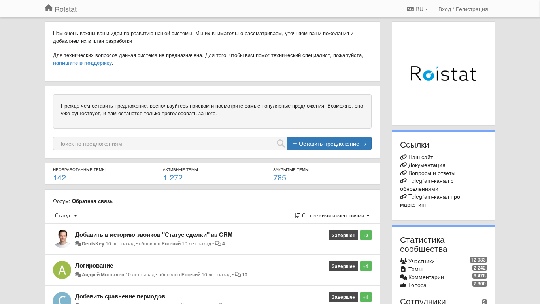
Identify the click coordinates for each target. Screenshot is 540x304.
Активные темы (180, 169)
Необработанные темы (79, 169)
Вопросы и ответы (431, 173)
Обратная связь (92, 201)
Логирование (94, 265)
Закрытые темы (291, 169)
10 (244, 274)
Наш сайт (420, 157)
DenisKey (93, 243)
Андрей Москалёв (103, 274)
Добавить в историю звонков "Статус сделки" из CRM (154, 234)
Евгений (171, 243)
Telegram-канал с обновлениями (427, 184)
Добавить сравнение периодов (120, 296)
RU (419, 9)
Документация (427, 165)
